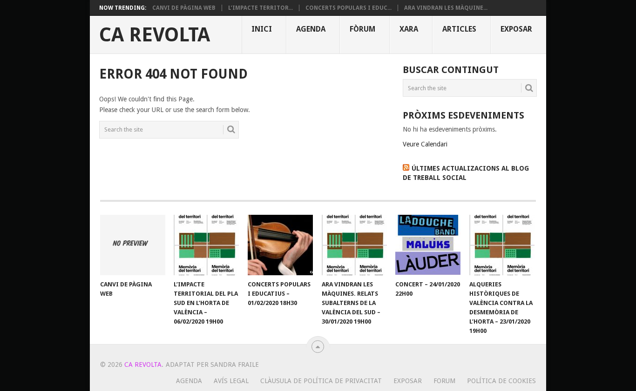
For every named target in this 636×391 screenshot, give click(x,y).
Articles (459, 29)
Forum (444, 380)
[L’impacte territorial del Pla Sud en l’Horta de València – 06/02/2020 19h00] (206, 245)
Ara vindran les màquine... (445, 8)
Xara (408, 29)
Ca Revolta (154, 35)
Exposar (516, 29)
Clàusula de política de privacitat (321, 380)
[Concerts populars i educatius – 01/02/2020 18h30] (280, 245)
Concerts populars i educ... (348, 8)
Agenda (310, 29)
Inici (261, 29)
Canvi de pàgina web (184, 8)
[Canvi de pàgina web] (132, 245)
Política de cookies (501, 380)
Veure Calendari (425, 144)
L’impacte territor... (260, 8)
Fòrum (362, 29)
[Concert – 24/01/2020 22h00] (427, 245)
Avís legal (231, 380)
